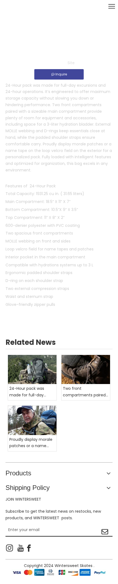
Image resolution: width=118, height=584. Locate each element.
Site (71, 63)
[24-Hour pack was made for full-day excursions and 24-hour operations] (32, 369)
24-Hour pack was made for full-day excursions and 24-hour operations (32, 392)
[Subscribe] (105, 529)
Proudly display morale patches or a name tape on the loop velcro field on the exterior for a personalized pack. (31, 443)
